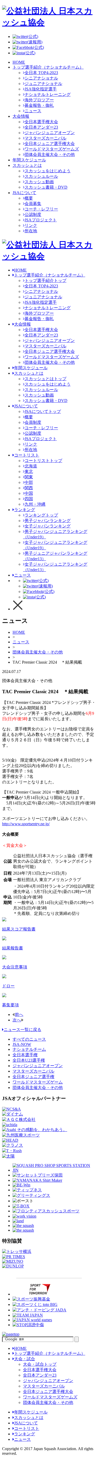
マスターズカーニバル (45, 138)
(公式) (32, 36)
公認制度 (33, 214)
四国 (29, 499)
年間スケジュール (29, 160)
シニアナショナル (41, 78)
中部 (29, 482)
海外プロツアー (39, 100)
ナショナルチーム (29, 1049)
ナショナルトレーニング (48, 94)
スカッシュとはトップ (45, 378)
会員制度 (33, 422)
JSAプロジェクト (41, 220)
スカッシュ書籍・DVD (46, 187)
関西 (29, 488)
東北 (29, 471)
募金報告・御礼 (39, 105)
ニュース (33, 111)
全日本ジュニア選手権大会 (50, 143)
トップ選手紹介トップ (45, 280)
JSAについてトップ (43, 411)
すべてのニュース (29, 1039)
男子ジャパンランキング (48, 520)
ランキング (24, 509)
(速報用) (34, 42)
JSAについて (24, 192)
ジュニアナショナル (43, 83)
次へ (17, 1020)
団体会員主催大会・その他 (50, 154)
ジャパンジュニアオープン (50, 132)
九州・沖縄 (35, 504)
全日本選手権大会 (41, 122)
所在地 (31, 231)
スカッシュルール (41, 176)
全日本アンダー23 (41, 127)
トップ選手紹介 (49, 275)
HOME (19, 62)
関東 (29, 477)
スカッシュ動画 (39, 182)
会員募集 (33, 203)
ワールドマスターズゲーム (38, 1082)
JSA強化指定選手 (41, 89)
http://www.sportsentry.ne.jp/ (26, 824)
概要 (29, 198)
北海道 (31, 466)
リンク (31, 225)
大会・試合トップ (39, 1364)
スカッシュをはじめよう (48, 171)
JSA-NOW (22, 1044)
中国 (29, 493)
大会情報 (21, 116)
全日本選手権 (25, 1055)
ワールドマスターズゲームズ (52, 149)
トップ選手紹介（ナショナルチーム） (48, 67)
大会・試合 (24, 1359)
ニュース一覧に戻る (22, 1029)
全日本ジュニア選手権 (33, 1076)
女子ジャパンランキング (48, 526)
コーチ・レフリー (41, 209)
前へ (19, 1014)
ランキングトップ (41, 515)
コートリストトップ (43, 460)
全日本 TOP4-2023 (41, 72)
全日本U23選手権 (29, 1060)
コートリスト (26, 455)
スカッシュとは (27, 165)
